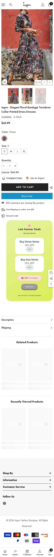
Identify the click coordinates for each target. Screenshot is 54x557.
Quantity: (6, 160)
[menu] (3, 4)
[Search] (10, 4)
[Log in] (42, 4)
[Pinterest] (4, 503)
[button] (44, 82)
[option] (27, 47)
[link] (13, 383)
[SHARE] (50, 187)
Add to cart (25, 187)
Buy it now (27, 196)
